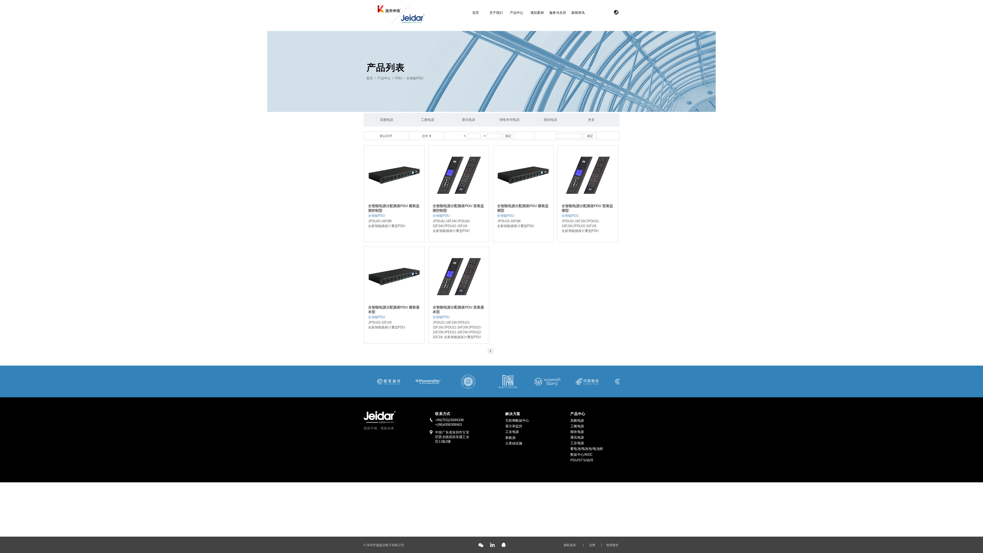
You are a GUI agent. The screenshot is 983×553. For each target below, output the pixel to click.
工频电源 (427, 120)
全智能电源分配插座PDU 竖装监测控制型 (458, 208)
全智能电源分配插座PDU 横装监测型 (523, 208)
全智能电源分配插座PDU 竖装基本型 (458, 309)
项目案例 (537, 13)
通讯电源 (468, 120)
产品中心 (516, 13)
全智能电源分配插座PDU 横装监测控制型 (394, 208)
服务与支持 (557, 13)
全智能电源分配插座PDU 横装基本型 (394, 309)
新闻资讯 (578, 13)
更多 (591, 120)
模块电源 (550, 120)
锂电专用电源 (509, 120)
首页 (475, 13)
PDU (398, 78)
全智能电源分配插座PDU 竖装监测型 (587, 208)
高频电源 (386, 120)
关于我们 (496, 13)
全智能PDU (414, 78)
